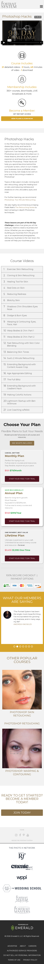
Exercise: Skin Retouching (18, 269)
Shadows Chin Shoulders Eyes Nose (20, 308)
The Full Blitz (12, 379)
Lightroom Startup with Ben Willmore (19, 402)
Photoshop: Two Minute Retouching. (20, 200)
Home (22, 830)
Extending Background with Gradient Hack (19, 387)
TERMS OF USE (14, 960)
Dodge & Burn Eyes (15, 315)
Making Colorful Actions (17, 394)
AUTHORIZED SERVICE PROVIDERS (22, 951)
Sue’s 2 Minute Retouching (19, 358)
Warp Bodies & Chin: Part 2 (19, 336)
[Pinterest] (23, 835)
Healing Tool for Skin (16, 281)
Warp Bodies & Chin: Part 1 (18, 330)
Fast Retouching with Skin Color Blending (21, 344)
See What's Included (22, 443)
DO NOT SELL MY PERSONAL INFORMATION (22, 955)
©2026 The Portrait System (22, 840)
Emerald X (15, 936)
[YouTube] (28, 835)
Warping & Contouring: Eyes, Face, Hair (19, 323)
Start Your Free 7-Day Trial (22, 479)
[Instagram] (16, 835)
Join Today (22, 812)
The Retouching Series (25, 207)
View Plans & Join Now (22, 119)
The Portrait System (8, 4)
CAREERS (32, 946)
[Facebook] (20, 835)
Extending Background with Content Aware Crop (19, 365)
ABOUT (23, 946)
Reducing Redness (15, 294)
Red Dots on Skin (14, 287)
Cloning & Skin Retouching (19, 275)
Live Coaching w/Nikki (16, 409)
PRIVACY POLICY (30, 960)
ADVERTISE (12, 946)
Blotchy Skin (11, 300)
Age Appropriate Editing (17, 373)
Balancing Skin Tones (16, 351)
